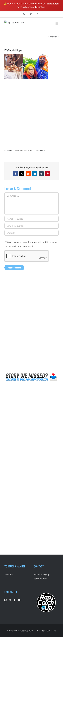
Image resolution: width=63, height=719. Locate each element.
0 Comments (39, 150)
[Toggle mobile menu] (57, 23)
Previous (54, 36)
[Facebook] (14, 600)
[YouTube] (19, 600)
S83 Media (51, 631)
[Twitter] (10, 600)
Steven (10, 150)
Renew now (53, 3)
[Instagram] (5, 600)
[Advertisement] (31, 113)
